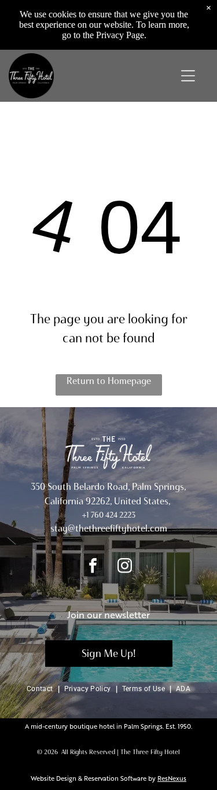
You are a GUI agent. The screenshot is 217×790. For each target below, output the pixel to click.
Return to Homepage (109, 380)
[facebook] (93, 567)
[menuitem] (41, 688)
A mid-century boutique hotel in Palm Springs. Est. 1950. (108, 726)
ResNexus (171, 778)
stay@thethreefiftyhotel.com (108, 528)
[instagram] (124, 567)
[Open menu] (188, 76)
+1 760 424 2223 (108, 515)
